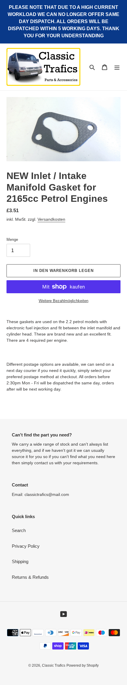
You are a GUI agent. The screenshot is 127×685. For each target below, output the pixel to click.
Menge (12, 239)
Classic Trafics (53, 665)
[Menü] (117, 67)
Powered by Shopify (82, 665)
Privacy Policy (26, 546)
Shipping (20, 561)
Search (19, 530)
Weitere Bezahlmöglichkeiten (63, 301)
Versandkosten (51, 219)
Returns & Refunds (30, 577)
